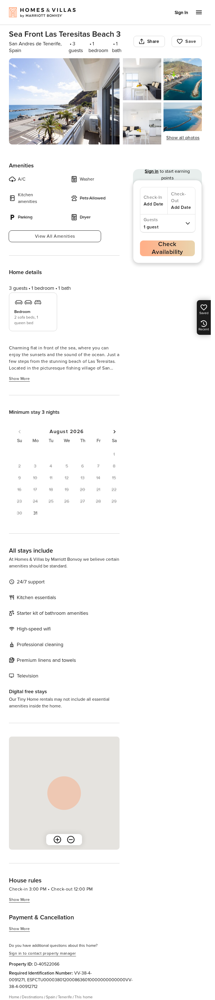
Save (190, 41)
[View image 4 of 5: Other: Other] (142, 123)
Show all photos (183, 138)
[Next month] (114, 431)
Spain (50, 997)
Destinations (32, 997)
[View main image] (64, 101)
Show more (19, 378)
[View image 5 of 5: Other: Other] (182, 123)
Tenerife (65, 997)
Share (153, 41)
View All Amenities (55, 236)
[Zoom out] (70, 839)
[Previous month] (20, 431)
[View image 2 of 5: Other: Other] (142, 79)
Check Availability (167, 248)
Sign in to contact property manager (42, 953)
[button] (35, 513)
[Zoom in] (57, 839)
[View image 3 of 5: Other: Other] (182, 79)
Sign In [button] (181, 12)
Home (14, 997)
